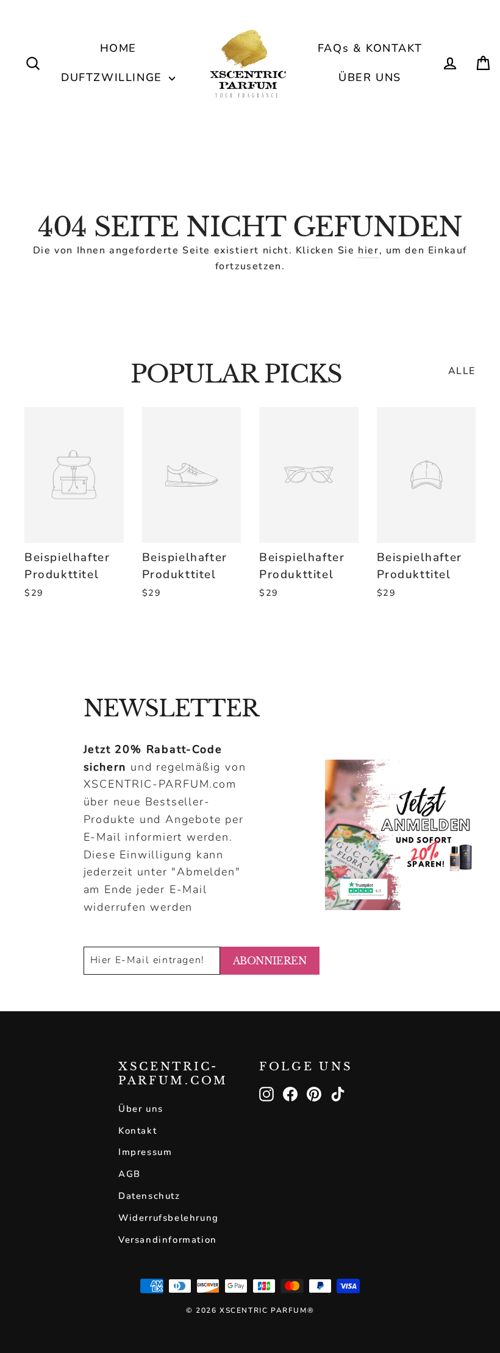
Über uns (140, 1109)
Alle (462, 371)
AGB (129, 1174)
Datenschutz (149, 1196)
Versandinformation (167, 1240)
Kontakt (137, 1131)
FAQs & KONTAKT (370, 48)
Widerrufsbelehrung (168, 1218)
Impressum (145, 1152)
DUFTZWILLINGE (113, 77)
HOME (118, 48)
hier (368, 250)
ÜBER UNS (369, 77)
